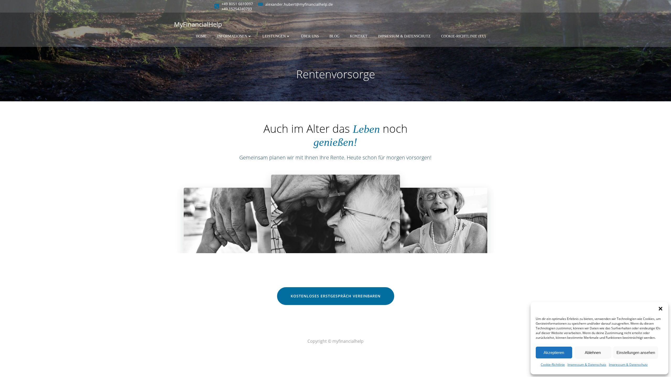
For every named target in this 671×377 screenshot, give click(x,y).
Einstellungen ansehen (635, 352)
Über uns (310, 36)
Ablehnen (593, 352)
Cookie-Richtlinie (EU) (463, 36)
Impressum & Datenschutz (586, 364)
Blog (334, 36)
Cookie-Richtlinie (553, 364)
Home (201, 36)
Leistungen (274, 36)
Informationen (232, 36)
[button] (660, 308)
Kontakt (358, 36)
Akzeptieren (554, 352)
